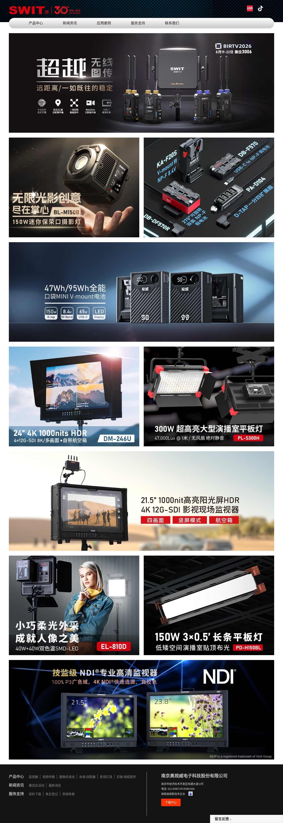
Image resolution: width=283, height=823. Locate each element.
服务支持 (138, 23)
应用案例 (104, 23)
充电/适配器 (87, 777)
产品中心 (36, 23)
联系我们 (172, 23)
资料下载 (35, 794)
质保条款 (68, 794)
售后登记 (52, 794)
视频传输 (48, 777)
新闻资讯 (70, 23)
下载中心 (171, 802)
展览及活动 (36, 785)
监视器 (33, 777)
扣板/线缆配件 (126, 777)
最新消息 (55, 785)
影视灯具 (106, 777)
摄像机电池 (67, 777)
